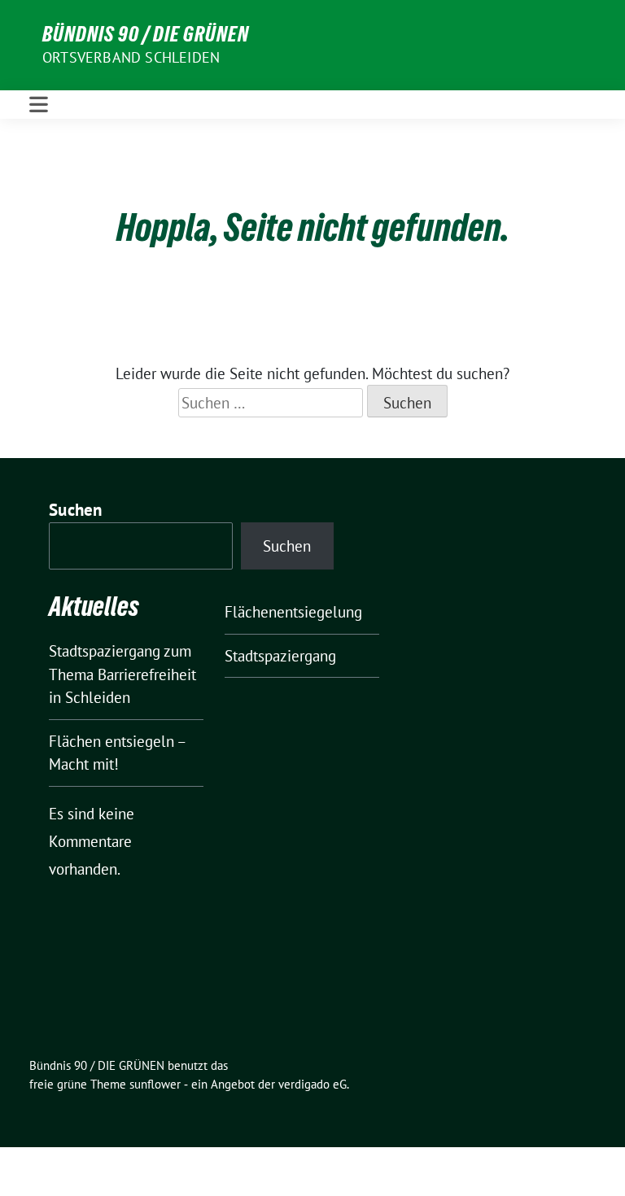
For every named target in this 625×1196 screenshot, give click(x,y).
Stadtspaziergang (280, 656)
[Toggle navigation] (39, 104)
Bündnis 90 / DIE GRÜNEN (145, 34)
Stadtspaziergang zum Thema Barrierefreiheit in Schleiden (122, 674)
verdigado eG (312, 1084)
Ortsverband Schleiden (131, 57)
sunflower (155, 1084)
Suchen (76, 510)
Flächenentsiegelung (293, 612)
